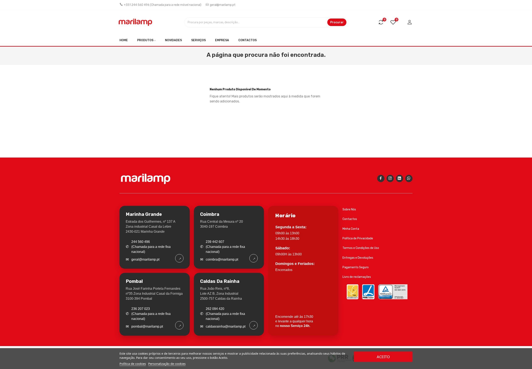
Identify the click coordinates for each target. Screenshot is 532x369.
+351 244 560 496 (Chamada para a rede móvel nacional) (162, 5)
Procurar (337, 22)
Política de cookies (132, 364)
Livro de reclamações (356, 277)
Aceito (383, 356)
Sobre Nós (349, 209)
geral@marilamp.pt (222, 5)
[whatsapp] (409, 178)
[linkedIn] (399, 178)
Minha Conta (350, 229)
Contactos (349, 219)
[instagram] (390, 178)
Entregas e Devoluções (357, 258)
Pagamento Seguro (355, 267)
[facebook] (380, 178)
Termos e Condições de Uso (360, 248)
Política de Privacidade (357, 238)
